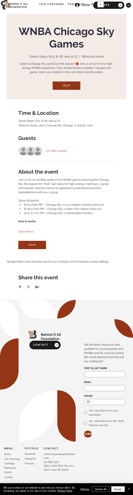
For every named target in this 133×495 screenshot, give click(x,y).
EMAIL (88, 382)
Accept (118, 489)
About (7, 454)
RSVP (66, 85)
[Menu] (128, 5)
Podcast (29, 463)
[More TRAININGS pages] (87, 4)
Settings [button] (84, 489)
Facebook (30, 454)
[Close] (129, 489)
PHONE (88, 396)
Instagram (30, 458)
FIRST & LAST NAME (95, 368)
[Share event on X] (28, 286)
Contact (8, 477)
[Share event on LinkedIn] (37, 286)
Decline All (100, 489)
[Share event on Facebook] (20, 286)
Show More (25, 231)
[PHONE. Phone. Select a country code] (89, 402)
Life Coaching (12, 459)
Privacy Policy (64, 490)
